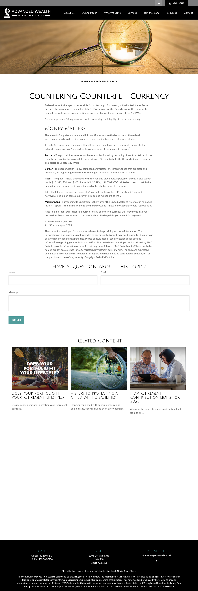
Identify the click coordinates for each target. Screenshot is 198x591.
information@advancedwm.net (156, 556)
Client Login (178, 3)
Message (13, 292)
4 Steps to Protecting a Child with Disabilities (94, 395)
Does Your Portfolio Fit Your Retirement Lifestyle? (38, 395)
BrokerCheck (129, 571)
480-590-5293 (45, 556)
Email (103, 272)
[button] (69, 13)
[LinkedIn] (158, 3)
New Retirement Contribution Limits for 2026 (155, 397)
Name (12, 272)
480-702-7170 (46, 559)
